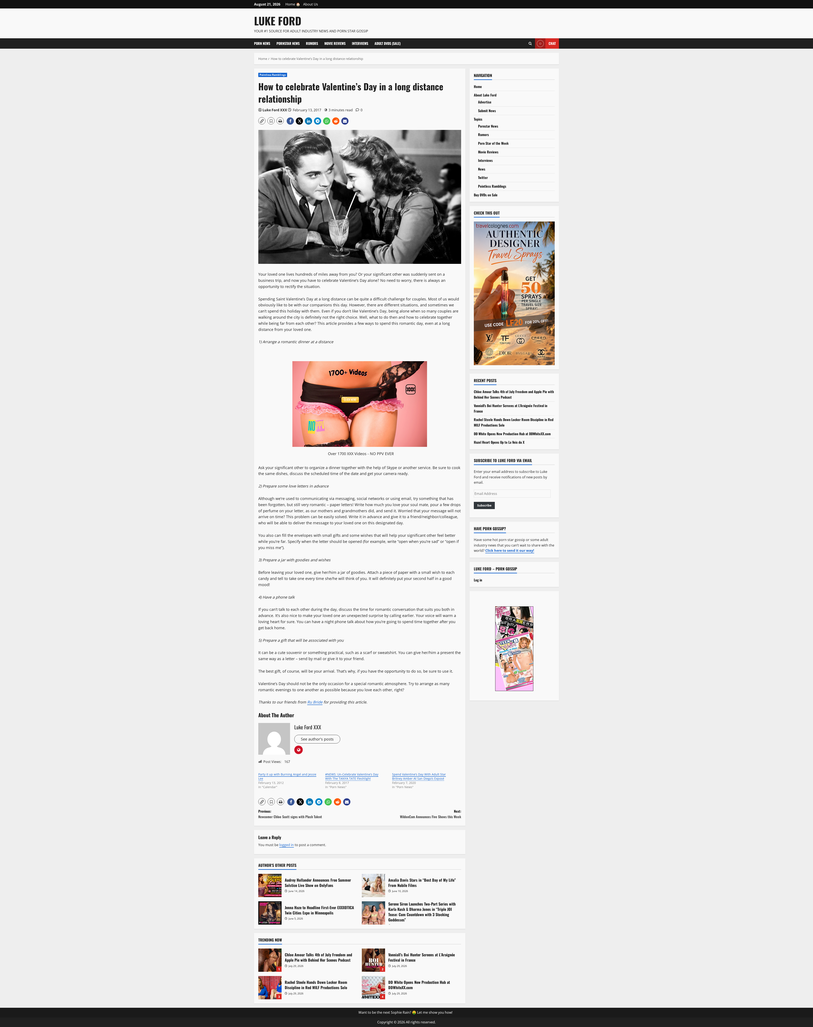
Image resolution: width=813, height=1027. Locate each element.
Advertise (484, 102)
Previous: (290, 814)
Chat (552, 43)
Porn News (262, 43)
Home (478, 86)
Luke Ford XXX (275, 110)
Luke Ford (277, 20)
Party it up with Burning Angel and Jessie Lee (287, 776)
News (481, 169)
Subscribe (484, 505)
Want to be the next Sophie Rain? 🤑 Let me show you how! (405, 1012)
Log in (478, 579)
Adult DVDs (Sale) (388, 43)
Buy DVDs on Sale (486, 194)
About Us (310, 4)
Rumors (312, 43)
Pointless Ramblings (273, 75)
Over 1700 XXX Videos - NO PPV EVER (361, 453)
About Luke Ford (485, 95)
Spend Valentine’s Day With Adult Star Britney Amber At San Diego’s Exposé (419, 776)
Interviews (360, 43)
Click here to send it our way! (509, 550)
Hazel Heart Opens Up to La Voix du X (499, 442)
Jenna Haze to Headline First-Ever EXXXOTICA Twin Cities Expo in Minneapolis (270, 913)
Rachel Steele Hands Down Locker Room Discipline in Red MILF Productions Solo (270, 987)
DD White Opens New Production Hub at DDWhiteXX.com (373, 987)
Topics (478, 119)
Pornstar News (288, 43)
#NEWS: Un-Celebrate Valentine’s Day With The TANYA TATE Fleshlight (351, 776)
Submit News (487, 110)
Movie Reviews (335, 43)
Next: (430, 814)
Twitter (483, 177)
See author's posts (317, 739)
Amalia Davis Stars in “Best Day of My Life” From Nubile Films (373, 885)
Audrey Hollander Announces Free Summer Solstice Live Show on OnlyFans (270, 885)
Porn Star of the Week (493, 143)
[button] (261, 120)
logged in (286, 845)
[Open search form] (530, 43)
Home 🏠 (292, 4)
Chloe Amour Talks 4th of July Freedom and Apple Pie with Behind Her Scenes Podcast (270, 960)
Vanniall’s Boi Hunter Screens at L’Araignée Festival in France (373, 960)
